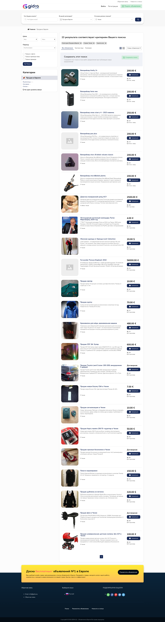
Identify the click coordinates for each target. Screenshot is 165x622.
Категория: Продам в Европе (70, 43)
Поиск (67, 609)
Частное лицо (79, 48)
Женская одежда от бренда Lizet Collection (98, 239)
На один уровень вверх (33, 90)
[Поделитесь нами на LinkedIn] (119, 594)
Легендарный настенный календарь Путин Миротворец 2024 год (97, 219)
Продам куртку (86, 302)
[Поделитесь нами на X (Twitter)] (123, 594)
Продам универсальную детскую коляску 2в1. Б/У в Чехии (100, 535)
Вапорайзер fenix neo (89, 91)
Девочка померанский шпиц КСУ (93, 197)
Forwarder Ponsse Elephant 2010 (93, 260)
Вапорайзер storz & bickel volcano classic (96, 155)
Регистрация (113, 6)
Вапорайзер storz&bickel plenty (93, 176)
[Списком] (120, 48)
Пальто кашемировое (88, 471)
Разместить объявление (128, 572)
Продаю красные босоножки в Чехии (95, 450)
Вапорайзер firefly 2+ (88, 70)
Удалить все (100, 43)
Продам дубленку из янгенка (92, 492)
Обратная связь (122, 2)
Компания (88, 48)
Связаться (134, 75)
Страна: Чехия (88, 43)
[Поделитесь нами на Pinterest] (115, 594)
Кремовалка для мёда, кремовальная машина (98, 323)
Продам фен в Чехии (88, 513)
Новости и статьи (136, 2)
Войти (103, 6)
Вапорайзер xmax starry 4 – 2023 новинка (97, 112)
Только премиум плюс (32, 56)
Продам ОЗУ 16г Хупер (89, 344)
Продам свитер (86, 281)
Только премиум (30, 59)
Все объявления (67, 48)
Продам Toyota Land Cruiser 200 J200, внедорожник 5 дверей (101, 366)
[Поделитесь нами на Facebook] (112, 594)
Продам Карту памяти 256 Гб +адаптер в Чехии (99, 429)
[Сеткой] (123, 48)
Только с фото (30, 54)
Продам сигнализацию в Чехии (92, 407)
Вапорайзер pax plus (88, 134)
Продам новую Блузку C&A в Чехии (94, 386)
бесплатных (44, 571)
